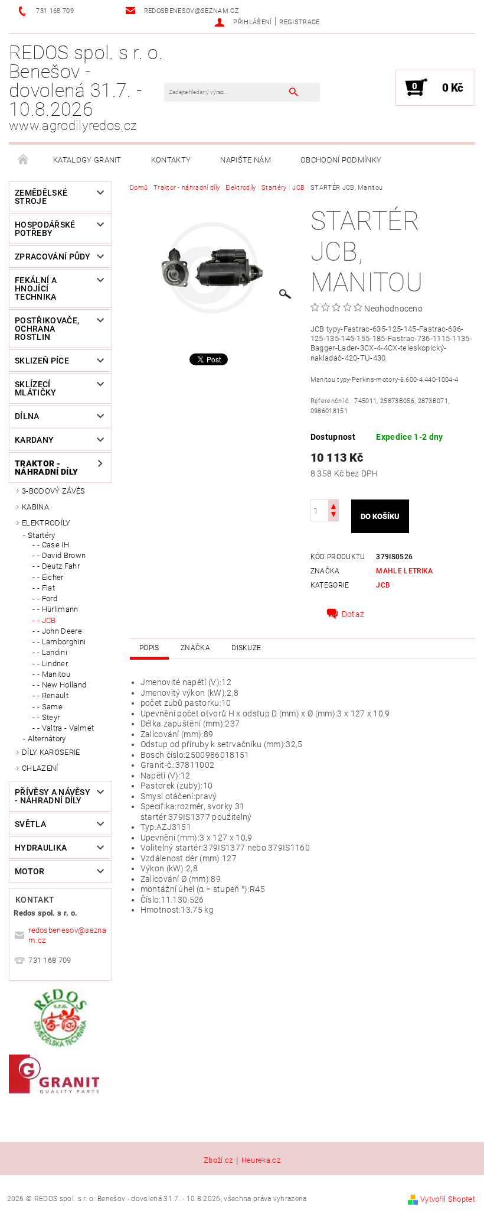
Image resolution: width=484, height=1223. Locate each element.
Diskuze (246, 648)
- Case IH (53, 544)
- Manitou (53, 674)
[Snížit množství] (333, 515)
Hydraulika (41, 847)
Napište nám (245, 159)
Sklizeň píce (42, 360)
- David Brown (61, 555)
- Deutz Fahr (58, 566)
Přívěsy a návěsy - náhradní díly (52, 796)
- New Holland (61, 684)
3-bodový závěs (53, 490)
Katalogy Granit (87, 159)
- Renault (52, 695)
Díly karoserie (51, 752)
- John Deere (59, 631)
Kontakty (171, 159)
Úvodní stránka (23, 160)
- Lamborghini (61, 641)
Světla (30, 824)
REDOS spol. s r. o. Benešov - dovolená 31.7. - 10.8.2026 (86, 87)
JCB (383, 585)
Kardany (34, 440)
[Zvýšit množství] (333, 505)
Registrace (299, 22)
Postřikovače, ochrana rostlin (47, 329)
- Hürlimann (58, 609)
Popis (149, 648)
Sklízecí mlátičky (36, 388)
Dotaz (353, 614)
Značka (195, 648)
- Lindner (52, 663)
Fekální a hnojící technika (36, 288)
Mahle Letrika (404, 571)
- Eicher (50, 577)
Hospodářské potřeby (45, 229)
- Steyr (48, 717)
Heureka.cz (260, 1160)
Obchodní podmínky (340, 159)
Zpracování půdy (53, 256)
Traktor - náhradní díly (46, 467)
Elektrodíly (46, 522)
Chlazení (40, 768)
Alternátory (47, 738)
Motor (30, 871)
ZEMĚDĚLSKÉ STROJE (41, 197)
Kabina (35, 506)
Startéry (41, 535)
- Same (50, 706)
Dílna (27, 416)
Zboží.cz (218, 1160)
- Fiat (46, 587)
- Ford (47, 598)
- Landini (52, 652)
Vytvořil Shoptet (447, 1199)
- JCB (46, 620)
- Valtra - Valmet (65, 728)
